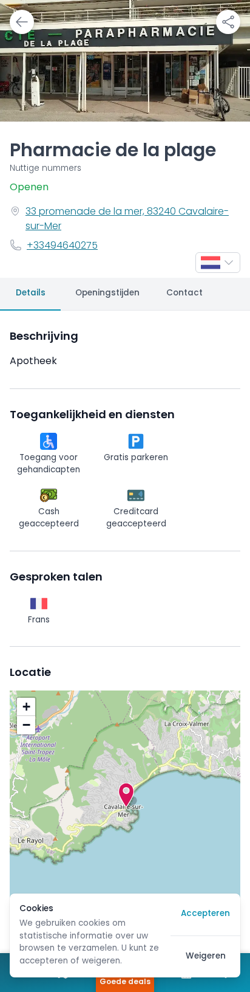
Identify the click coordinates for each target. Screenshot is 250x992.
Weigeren (206, 956)
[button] (126, 795)
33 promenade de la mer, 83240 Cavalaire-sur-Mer (127, 219)
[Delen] (228, 22)
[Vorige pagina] (22, 22)
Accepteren (205, 914)
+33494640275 (62, 246)
